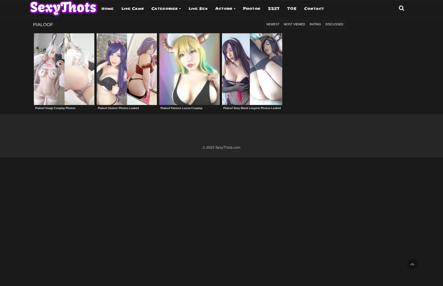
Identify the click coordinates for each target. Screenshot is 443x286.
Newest (272, 24)
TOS (292, 8)
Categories (165, 8)
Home (108, 8)
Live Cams (132, 8)
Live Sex (198, 8)
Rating (315, 24)
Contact (314, 8)
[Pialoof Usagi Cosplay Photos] (64, 69)
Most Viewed (294, 24)
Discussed (334, 24)
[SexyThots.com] (63, 6)
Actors (223, 8)
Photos (251, 8)
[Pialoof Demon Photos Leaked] (127, 69)
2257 (273, 8)
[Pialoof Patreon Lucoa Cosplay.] (189, 69)
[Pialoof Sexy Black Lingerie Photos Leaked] (252, 69)
